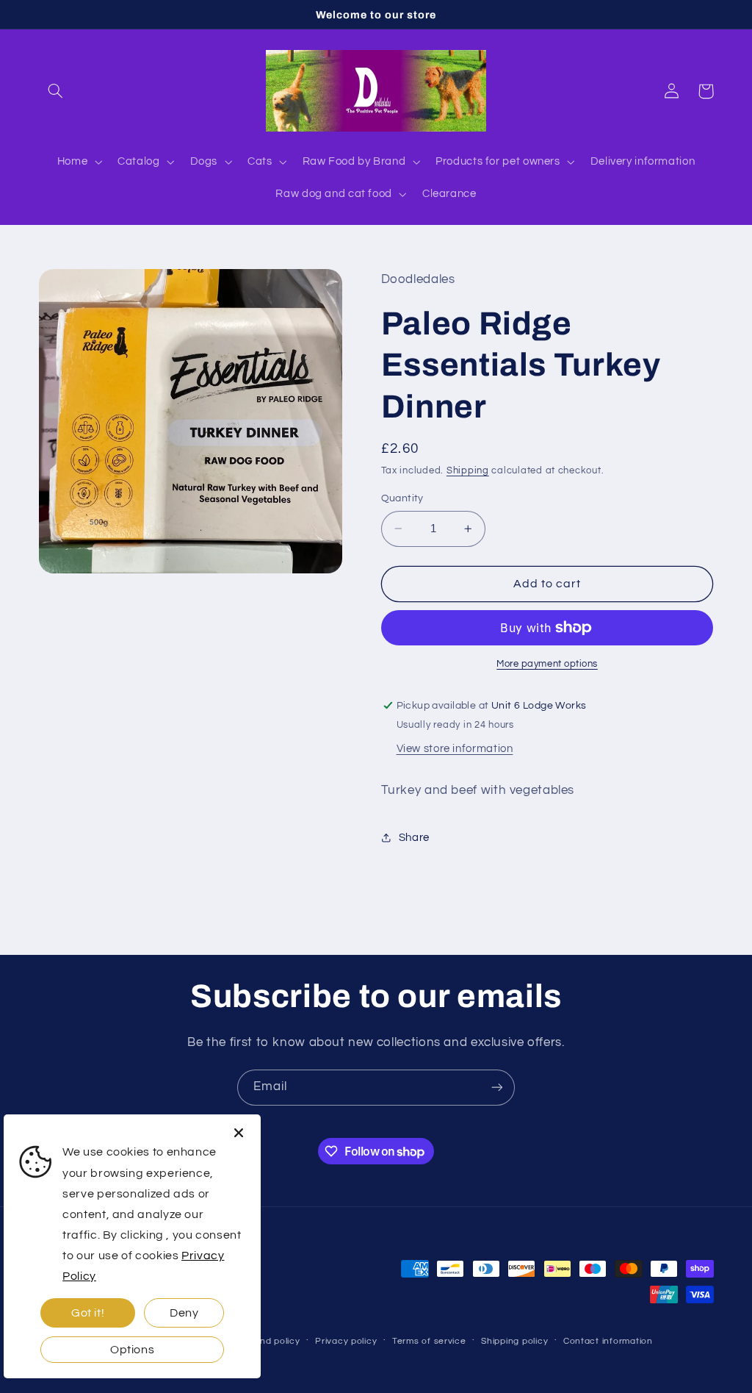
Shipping (467, 471)
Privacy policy (346, 1341)
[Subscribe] (497, 1088)
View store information (455, 748)
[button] (56, 91)
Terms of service (429, 1341)
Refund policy (269, 1341)
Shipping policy (514, 1341)
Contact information (608, 1341)
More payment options (547, 664)
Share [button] (414, 837)
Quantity (402, 498)
